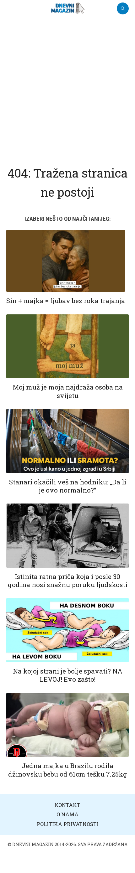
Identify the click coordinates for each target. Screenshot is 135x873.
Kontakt (67, 805)
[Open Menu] (12, 4)
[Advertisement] (67, 86)
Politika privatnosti (68, 824)
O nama (67, 814)
